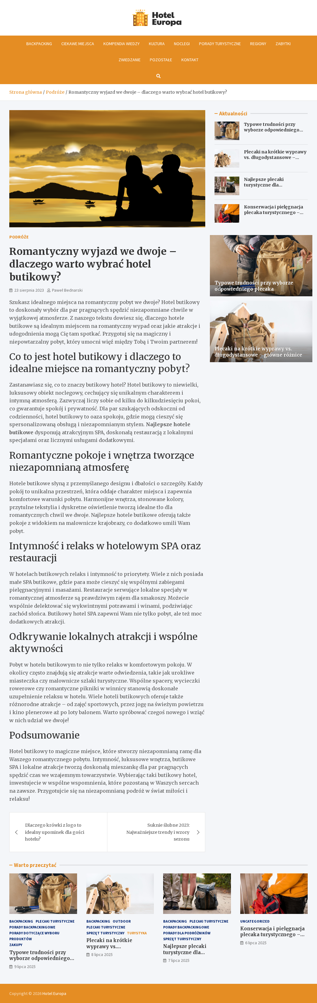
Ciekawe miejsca (77, 43)
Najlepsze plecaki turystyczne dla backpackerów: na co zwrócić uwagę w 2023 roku (274, 188)
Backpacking (39, 43)
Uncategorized (255, 921)
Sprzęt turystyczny (105, 933)
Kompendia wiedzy (121, 43)
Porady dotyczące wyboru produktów (34, 936)
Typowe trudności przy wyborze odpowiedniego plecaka (271, 130)
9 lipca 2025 (25, 966)
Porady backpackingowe (32, 927)
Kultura (157, 43)
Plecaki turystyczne (55, 921)
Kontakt (189, 59)
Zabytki (283, 43)
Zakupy (15, 944)
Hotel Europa (54, 993)
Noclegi (182, 43)
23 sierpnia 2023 (29, 290)
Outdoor (122, 921)
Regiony (258, 43)
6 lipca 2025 (256, 942)
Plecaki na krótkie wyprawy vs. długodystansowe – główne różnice (275, 157)
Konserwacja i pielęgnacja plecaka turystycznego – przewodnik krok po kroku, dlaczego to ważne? (274, 215)
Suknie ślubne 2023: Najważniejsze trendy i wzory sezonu (157, 832)
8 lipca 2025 (102, 954)
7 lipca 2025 (178, 960)
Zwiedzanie (130, 59)
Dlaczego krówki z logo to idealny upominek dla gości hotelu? (54, 832)
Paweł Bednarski (67, 290)
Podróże (18, 237)
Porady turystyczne (220, 43)
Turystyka (137, 933)
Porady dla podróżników (187, 933)
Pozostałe (161, 59)
